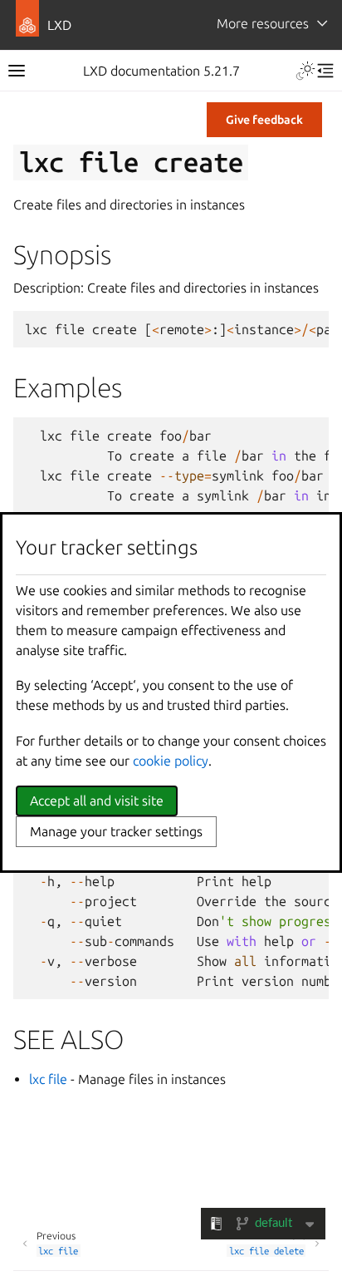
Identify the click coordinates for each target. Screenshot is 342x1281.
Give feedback (264, 119)
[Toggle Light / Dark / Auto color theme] (305, 71)
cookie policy (170, 760)
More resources (263, 23)
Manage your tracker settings (116, 831)
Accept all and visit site (97, 800)
